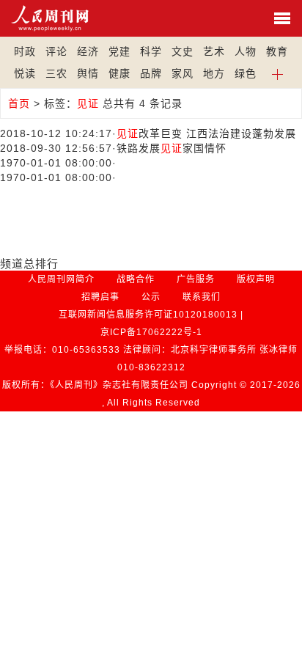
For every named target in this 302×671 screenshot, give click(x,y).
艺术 (214, 51)
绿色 (246, 73)
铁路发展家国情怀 (171, 148)
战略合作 (136, 279)
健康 (119, 73)
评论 (56, 51)
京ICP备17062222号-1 (151, 332)
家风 (183, 73)
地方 (214, 73)
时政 (25, 51)
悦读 (25, 73)
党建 (119, 51)
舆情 (88, 73)
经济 (88, 51)
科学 (151, 51)
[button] (277, 73)
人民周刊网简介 (61, 279)
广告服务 (196, 279)
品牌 (151, 73)
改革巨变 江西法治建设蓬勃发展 (206, 133)
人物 (246, 51)
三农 (56, 73)
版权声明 (256, 279)
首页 (19, 103)
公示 (151, 297)
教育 (277, 51)
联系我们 (202, 297)
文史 (183, 51)
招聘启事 (100, 297)
